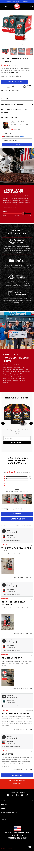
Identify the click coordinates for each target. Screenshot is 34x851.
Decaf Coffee (11, 537)
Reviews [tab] (5, 509)
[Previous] (12, 45)
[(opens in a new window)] (27, 796)
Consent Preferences (7, 848)
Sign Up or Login (14, 82)
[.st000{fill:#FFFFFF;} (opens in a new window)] (12, 796)
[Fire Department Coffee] (17, 6)
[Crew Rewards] (27, 6)
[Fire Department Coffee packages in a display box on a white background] (17, 27)
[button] (17, 65)
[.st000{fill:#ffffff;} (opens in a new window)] (8, 796)
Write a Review (18, 519)
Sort (18, 525)
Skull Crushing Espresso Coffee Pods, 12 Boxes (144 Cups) (19, 124)
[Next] (21, 45)
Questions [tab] (17, 509)
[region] (17, 499)
